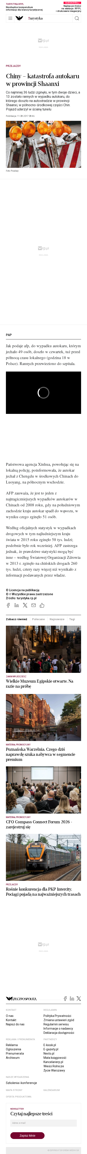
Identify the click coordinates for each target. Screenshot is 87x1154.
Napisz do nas (15, 1024)
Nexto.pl (49, 1053)
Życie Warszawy (54, 1070)
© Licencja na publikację (23, 590)
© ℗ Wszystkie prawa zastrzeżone (29, 594)
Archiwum (13, 1057)
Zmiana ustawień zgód (59, 1020)
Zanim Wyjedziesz (16, 676)
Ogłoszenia (13, 1049)
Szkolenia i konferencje (21, 1083)
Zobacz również (16, 619)
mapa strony (14, 1090)
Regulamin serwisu (56, 1024)
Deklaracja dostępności (59, 1032)
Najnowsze (57, 619)
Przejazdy (13, 66)
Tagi (72, 619)
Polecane (38, 619)
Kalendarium (52, 1090)
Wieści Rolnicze (54, 1066)
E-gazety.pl (51, 1049)
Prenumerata (15, 1053)
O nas (10, 1016)
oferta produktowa (18, 1096)
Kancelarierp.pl (53, 1062)
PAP (9, 335)
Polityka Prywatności (57, 1016)
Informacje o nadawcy (58, 1028)
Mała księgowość (55, 1057)
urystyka (35, 18)
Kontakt (11, 1020)
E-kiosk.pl (50, 1045)
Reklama (12, 1045)
